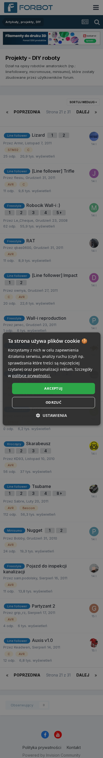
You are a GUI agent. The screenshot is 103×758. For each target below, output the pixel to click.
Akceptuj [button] (53, 388)
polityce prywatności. (31, 375)
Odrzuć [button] (53, 402)
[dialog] (51, 378)
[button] (51, 415)
